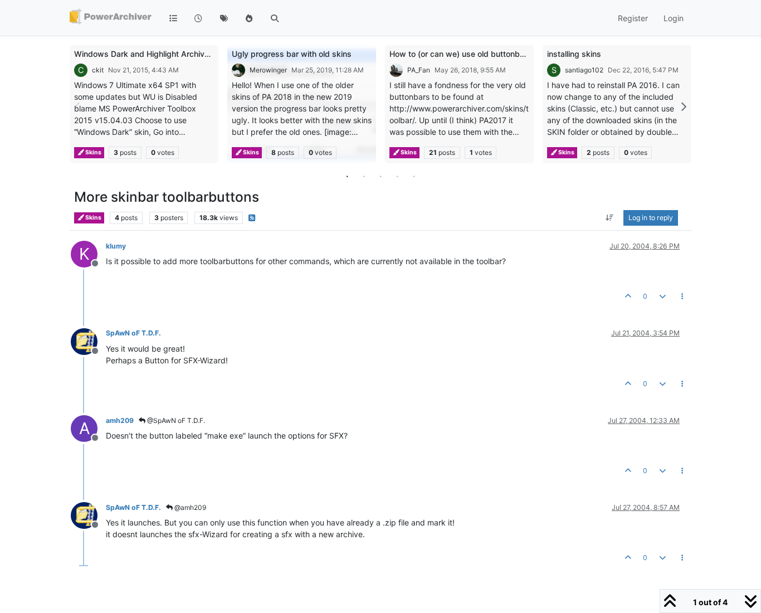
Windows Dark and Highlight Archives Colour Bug (165, 54)
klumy (116, 246)
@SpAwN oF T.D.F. (175, 420)
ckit (98, 70)
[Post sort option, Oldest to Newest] (610, 218)
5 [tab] (413, 176)
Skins (92, 152)
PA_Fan (418, 70)
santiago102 (584, 70)
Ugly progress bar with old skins (292, 54)
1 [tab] (347, 176)
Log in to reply (650, 217)
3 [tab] (380, 176)
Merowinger (268, 70)
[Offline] (88, 340)
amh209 (120, 420)
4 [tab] (397, 176)
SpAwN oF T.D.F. (133, 333)
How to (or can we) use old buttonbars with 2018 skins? (492, 54)
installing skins (574, 54)
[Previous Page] (78, 107)
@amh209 (189, 507)
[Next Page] (683, 107)
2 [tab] (363, 176)
